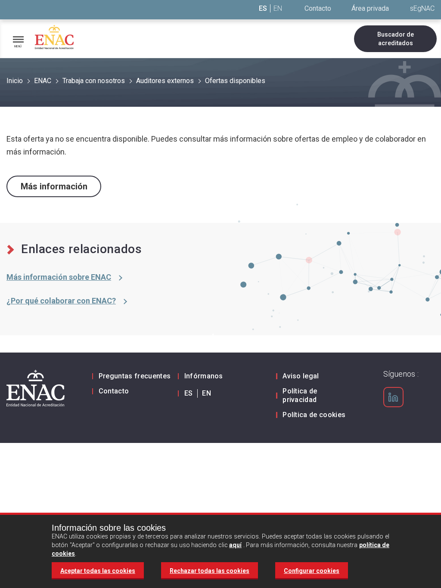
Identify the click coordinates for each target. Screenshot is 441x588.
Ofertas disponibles (235, 81)
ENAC (42, 81)
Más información (54, 186)
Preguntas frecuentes (135, 376)
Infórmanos (203, 376)
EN (277, 8)
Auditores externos (165, 81)
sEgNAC (422, 8)
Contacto (317, 8)
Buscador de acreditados (395, 38)
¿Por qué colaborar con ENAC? (61, 300)
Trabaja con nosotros (93, 81)
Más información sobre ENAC (58, 277)
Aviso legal (301, 376)
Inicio (14, 81)
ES (263, 8)
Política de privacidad (300, 395)
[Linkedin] (393, 397)
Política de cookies (314, 415)
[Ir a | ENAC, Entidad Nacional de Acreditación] (54, 37)
